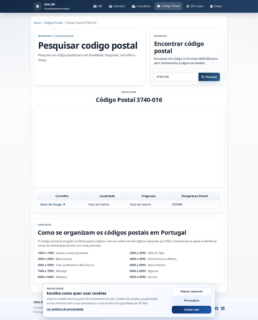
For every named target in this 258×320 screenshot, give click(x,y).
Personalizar (191, 300)
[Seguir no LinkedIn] (222, 308)
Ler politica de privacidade (65, 309)
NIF (100, 6)
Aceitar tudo (191, 309)
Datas (218, 6)
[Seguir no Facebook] (216, 308)
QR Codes (196, 6)
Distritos (119, 6)
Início (37, 23)
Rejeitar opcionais (192, 291)
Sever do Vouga (51, 204)
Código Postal (170, 6)
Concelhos (144, 6)
